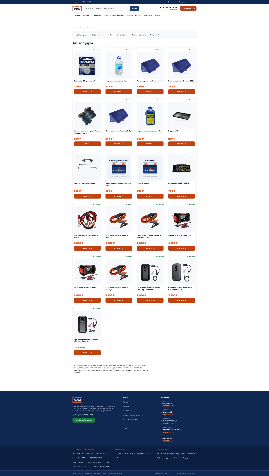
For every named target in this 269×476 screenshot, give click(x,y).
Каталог (86, 15)
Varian (74, 458)
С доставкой (192, 454)
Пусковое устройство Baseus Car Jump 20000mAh (86, 341)
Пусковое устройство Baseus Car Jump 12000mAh (180, 288)
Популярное (162, 450)
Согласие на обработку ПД (163, 473)
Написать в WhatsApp (83, 420)
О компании (96, 15)
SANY (107, 454)
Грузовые (169, 458)
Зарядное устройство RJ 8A (85, 287)
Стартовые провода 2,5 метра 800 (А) (86, 236)
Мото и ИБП (177, 458)
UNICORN (89, 462)
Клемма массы (143, 183)
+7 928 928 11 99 (167, 441)
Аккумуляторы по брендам (84, 450)
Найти (134, 8)
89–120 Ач (140, 454)
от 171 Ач (117, 458)
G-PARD (106, 462)
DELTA (100, 458)
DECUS (102, 454)
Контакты (148, 15)
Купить (87, 92)
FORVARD (85, 458)
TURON (95, 466)
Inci (88, 454)
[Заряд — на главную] (77, 8)
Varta (105, 458)
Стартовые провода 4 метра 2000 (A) (116, 288)
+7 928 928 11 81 (167, 423)
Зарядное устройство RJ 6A (179, 235)
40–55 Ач (118, 454)
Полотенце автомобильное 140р (149, 81)
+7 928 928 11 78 (167, 414)
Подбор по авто (188, 458)
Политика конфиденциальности (185, 473)
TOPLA (75, 462)
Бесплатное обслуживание (114, 15)
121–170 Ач (148, 454)
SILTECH (81, 462)
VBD (92, 454)
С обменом (160, 458)
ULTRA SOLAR (104, 466)
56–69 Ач (125, 454)
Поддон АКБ (173, 131)
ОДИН (90, 466)
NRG (84, 466)
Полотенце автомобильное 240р (118, 131)
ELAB (95, 462)
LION (96, 454)
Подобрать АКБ (188, 8)
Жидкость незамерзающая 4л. (149, 131)
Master (79, 466)
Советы (157, 15)
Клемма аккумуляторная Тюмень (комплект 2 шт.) (87, 132)
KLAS (74, 466)
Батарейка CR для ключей (84, 81)
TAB (79, 458)
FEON (100, 462)
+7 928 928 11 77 (168, 8)
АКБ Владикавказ (163, 454)
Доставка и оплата (134, 15)
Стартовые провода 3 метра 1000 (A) (116, 236)
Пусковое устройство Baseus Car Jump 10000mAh (148, 288)
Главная (77, 15)
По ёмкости (119, 450)
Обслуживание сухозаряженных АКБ (118, 184)
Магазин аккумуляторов (178, 454)
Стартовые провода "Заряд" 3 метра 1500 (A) (149, 236)
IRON (78, 454)
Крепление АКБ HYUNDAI (178, 183)
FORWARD (93, 458)
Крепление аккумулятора (84, 183)
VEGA (83, 454)
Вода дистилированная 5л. (116, 81)
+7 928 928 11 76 (167, 432)
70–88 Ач (132, 454)
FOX (74, 454)
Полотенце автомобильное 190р (181, 81)
